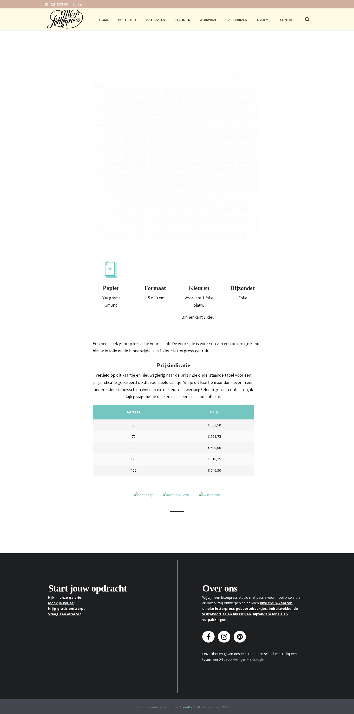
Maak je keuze (61, 603)
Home (104, 20)
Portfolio (127, 20)
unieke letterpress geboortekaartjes (234, 608)
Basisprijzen (236, 20)
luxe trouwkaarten (276, 603)
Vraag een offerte (64, 614)
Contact (78, 4)
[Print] (143, 494)
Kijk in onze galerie (65, 597)
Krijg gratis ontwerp (66, 608)
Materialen (155, 20)
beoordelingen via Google (244, 659)
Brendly (186, 707)
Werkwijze (208, 20)
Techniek (182, 20)
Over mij (263, 20)
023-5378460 (59, 4)
